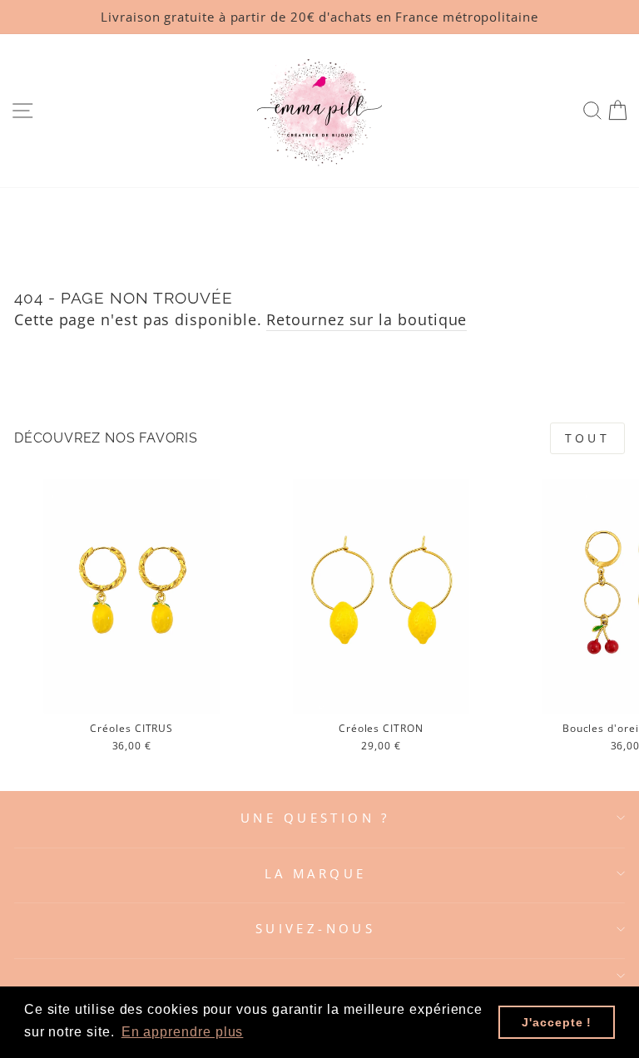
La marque (316, 873)
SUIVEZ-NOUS (315, 928)
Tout (587, 438)
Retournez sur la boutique (366, 319)
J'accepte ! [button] (557, 1022)
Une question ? (315, 817)
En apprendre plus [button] (182, 1032)
